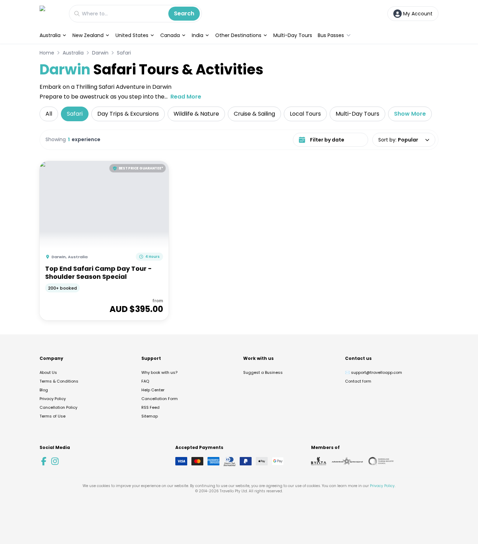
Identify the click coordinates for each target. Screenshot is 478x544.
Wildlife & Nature (196, 114)
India (197, 35)
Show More (410, 114)
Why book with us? (159, 372)
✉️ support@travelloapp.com (373, 372)
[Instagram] (55, 461)
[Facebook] (44, 461)
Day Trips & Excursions (128, 114)
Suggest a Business (263, 372)
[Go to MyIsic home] (51, 13)
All (48, 114)
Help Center (152, 390)
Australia (50, 35)
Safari (124, 52)
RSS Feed (150, 407)
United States (131, 35)
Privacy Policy (53, 398)
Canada (170, 35)
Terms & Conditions (59, 381)
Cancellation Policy (58, 407)
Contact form (358, 381)
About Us (48, 372)
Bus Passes (331, 35)
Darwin (100, 52)
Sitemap (149, 416)
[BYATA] (318, 461)
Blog (44, 390)
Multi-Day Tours (292, 35)
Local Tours (305, 114)
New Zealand (88, 35)
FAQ (145, 381)
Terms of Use (52, 416)
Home (47, 52)
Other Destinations (238, 35)
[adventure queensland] (347, 461)
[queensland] (381, 461)
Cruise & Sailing (254, 114)
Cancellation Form (159, 398)
